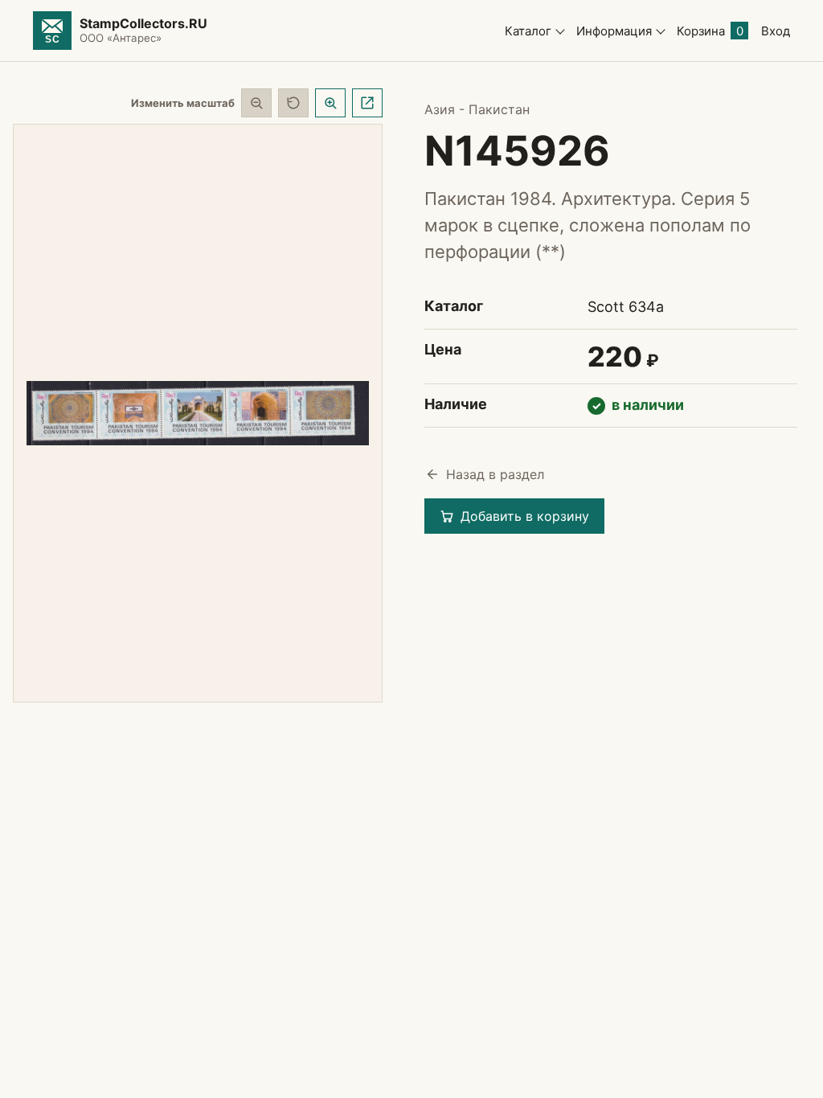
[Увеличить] (330, 102)
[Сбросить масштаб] (293, 102)
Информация (614, 31)
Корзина (710, 31)
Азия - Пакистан (477, 109)
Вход (775, 31)
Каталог (528, 31)
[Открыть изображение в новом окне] (367, 102)
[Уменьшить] (256, 102)
